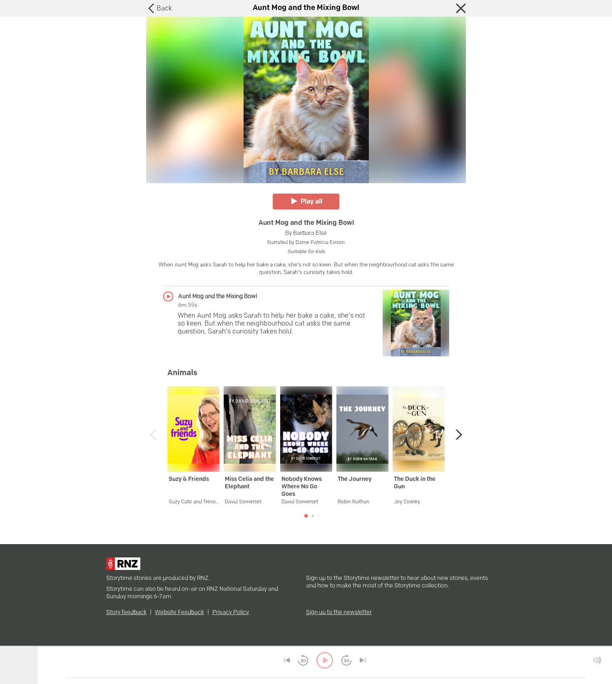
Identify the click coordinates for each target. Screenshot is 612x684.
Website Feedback (179, 612)
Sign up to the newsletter (339, 612)
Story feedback (126, 612)
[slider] (63, 677)
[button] (456, 435)
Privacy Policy (230, 612)
